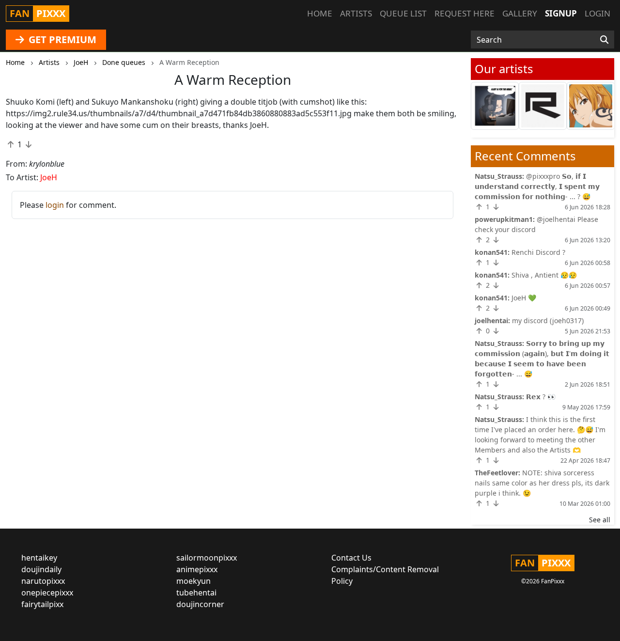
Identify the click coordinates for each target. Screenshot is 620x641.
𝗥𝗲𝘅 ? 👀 (541, 396)
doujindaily (41, 569)
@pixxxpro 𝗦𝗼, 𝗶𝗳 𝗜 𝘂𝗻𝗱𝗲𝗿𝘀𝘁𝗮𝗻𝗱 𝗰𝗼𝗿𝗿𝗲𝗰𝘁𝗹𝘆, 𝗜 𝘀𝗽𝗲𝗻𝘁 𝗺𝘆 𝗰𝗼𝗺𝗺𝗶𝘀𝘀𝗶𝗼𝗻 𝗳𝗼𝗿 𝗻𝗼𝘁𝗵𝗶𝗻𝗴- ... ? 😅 (537, 186)
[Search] (604, 40)
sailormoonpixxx (206, 557)
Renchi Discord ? (538, 252)
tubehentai (196, 592)
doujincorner (200, 604)
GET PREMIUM (61, 39)
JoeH (48, 177)
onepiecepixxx (47, 592)
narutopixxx (43, 581)
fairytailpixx (42, 604)
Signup (561, 13)
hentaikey (39, 557)
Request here (464, 13)
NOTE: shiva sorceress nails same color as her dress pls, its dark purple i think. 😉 (542, 483)
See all (599, 519)
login (55, 205)
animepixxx (196, 569)
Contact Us (351, 557)
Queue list (403, 13)
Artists (356, 13)
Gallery (519, 13)
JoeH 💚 (524, 297)
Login (597, 13)
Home (319, 13)
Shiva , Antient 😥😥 (544, 275)
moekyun (193, 581)
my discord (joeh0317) (548, 320)
